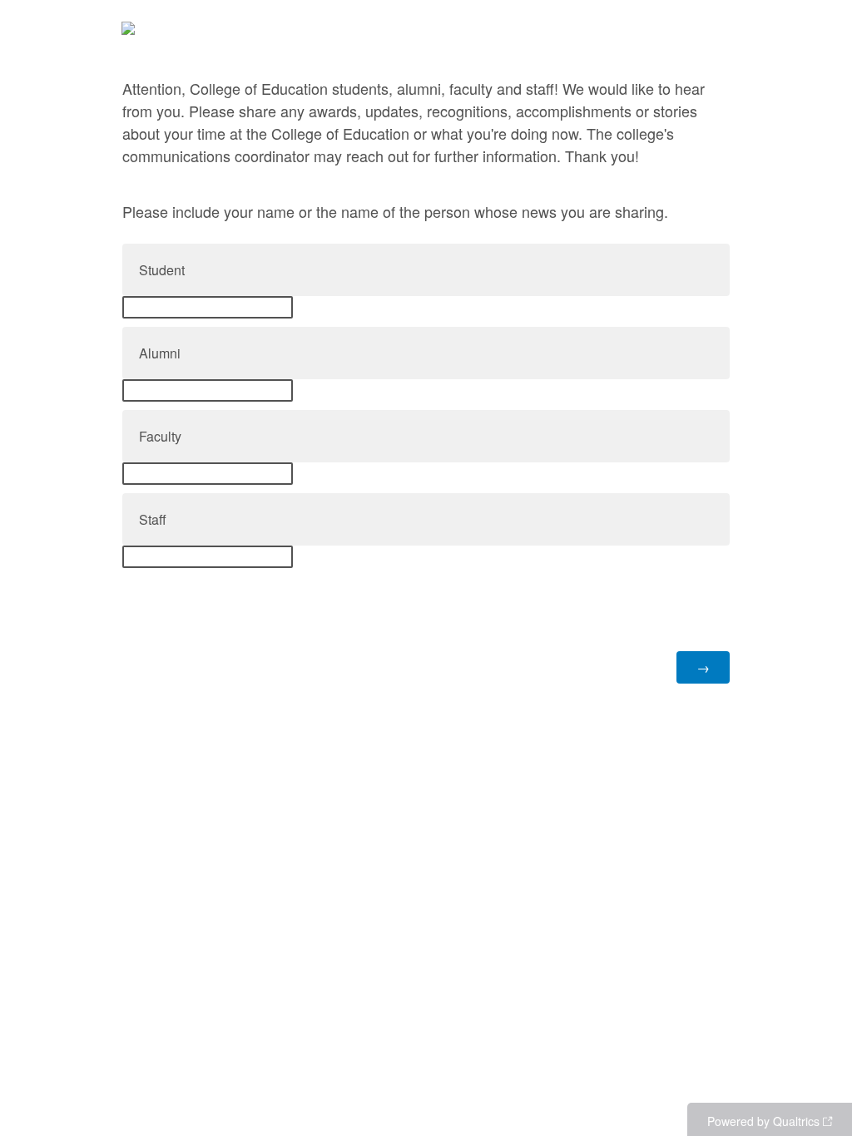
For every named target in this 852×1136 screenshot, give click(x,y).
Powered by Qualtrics (763, 1121)
